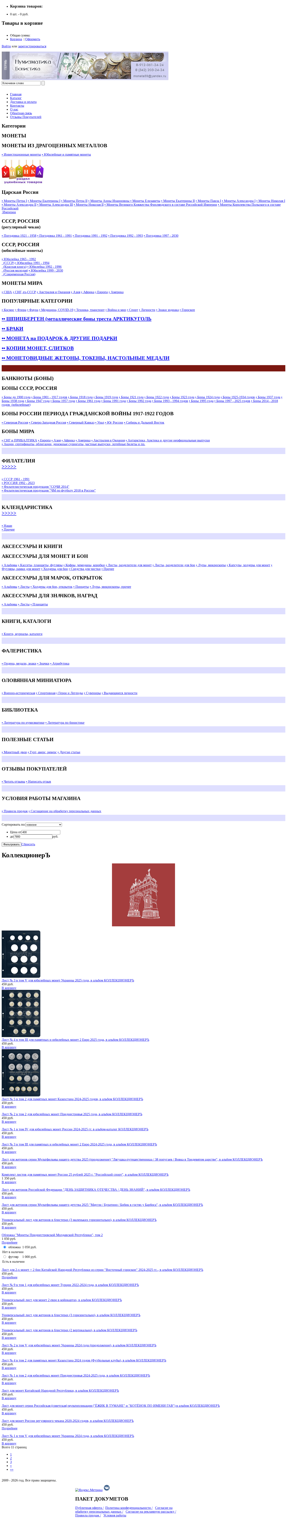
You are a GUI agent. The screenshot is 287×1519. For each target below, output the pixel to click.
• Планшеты (39, 604)
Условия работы (114, 1515)
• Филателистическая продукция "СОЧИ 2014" (35, 486)
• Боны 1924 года (207, 397)
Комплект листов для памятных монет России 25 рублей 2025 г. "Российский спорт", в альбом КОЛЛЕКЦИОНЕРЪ (85, 1174)
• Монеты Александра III (55, 204)
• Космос (8, 310)
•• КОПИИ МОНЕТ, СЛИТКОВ (38, 348)
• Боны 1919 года (105, 397)
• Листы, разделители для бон (174, 565)
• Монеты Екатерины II (178, 201)
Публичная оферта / (89, 1508)
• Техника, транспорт (89, 310)
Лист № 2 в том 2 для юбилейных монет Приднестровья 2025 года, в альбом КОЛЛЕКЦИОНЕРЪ (72, 1114)
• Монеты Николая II (89, 204)
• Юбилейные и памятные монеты (66, 154)
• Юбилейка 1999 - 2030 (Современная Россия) (32, 272)
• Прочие (8, 529)
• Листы (24, 586)
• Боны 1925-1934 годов (238, 397)
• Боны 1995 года (201, 401)
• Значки (43, 663)
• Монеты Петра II (74, 201)
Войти (6, 46)
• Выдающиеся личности (119, 693)
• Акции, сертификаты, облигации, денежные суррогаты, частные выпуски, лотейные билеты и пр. (73, 444)
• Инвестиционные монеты (21, 154)
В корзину (9, 988)
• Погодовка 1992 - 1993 (125, 235)
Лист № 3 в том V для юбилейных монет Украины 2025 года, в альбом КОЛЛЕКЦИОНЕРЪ (68, 980)
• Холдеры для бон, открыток (51, 586)
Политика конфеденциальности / (129, 1508)
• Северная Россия (15, 422)
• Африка (87, 292)
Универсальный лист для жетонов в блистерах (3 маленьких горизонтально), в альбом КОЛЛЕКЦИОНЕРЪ (79, 1220)
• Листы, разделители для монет (129, 565)
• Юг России (114, 422)
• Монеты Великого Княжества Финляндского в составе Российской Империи (160, 204)
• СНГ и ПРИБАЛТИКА (19, 440)
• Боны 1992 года (139, 401)
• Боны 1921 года (131, 397)
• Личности (147, 310)
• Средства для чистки (85, 569)
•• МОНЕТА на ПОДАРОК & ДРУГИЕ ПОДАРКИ (59, 338)
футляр (13, 1257)
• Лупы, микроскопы (211, 565)
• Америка (116, 292)
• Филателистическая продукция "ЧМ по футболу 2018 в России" (49, 490)
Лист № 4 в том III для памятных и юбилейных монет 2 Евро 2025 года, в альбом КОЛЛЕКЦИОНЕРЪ (75, 1039)
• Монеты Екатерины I (44, 201)
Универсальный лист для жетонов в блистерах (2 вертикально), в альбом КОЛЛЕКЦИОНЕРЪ (69, 1330)
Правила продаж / (88, 1515)
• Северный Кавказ (80, 422)
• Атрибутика (59, 663)
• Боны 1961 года (88, 401)
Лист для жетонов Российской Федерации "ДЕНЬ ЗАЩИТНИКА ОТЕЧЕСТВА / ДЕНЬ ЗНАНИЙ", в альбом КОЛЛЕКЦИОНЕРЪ (96, 1189)
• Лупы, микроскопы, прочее (110, 586)
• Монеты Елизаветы (145, 201)
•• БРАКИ (12, 328)
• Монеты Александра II (19, 204)
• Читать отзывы (13, 781)
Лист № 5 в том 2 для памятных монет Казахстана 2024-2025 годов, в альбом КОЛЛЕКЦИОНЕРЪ (72, 1099)
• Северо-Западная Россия (47, 422)
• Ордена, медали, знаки (19, 663)
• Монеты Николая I (270, 201)
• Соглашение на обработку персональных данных (65, 811)
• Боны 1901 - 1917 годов (49, 397)
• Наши (7, 525)
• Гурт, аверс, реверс (42, 752)
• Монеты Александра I (238, 201)
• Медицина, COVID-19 (56, 310)
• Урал (99, 422)
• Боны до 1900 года (16, 397)
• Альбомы (9, 565)
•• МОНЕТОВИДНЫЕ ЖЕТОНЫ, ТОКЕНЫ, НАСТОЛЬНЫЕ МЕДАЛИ (86, 358)
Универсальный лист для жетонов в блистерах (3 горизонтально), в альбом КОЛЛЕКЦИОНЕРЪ (71, 1315)
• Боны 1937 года (268, 397)
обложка (14, 1247)
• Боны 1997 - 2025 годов (232, 401)
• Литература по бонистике (64, 722)
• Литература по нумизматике (23, 722)
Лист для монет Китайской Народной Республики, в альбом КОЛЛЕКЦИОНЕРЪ (60, 1390)
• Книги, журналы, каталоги (22, 634)
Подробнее (9, 1242)
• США (7, 292)
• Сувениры (92, 693)
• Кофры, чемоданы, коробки (84, 565)
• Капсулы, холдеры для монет (248, 565)
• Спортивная (45, 693)
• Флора (20, 310)
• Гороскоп (187, 310)
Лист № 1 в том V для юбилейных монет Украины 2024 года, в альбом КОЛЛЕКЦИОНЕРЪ (68, 1436)
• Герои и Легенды (69, 693)
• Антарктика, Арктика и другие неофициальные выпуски (168, 440)
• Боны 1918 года (80, 397)
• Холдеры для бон (54, 569)
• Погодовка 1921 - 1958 (19, 235)
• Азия (75, 292)
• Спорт (132, 310)
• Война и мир (115, 310)
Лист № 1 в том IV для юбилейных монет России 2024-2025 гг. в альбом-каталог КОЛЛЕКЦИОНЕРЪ (75, 1129)
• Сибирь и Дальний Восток (144, 422)
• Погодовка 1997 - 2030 (161, 235)
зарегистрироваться (32, 46)
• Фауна (32, 310)
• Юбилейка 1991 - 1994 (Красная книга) (25, 264)
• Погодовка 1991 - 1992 (90, 235)
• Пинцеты (81, 586)
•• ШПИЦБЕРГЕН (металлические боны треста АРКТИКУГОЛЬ (76, 319)
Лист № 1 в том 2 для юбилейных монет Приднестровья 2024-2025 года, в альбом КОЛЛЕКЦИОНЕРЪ (76, 1375)
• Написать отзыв (38, 781)
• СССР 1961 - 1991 (16, 479)
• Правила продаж (15, 811)
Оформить (32, 39)
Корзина (16, 39)
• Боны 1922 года (156, 397)
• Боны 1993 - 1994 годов (170, 401)
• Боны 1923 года (182, 397)
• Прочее (107, 569)
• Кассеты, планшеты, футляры (40, 565)
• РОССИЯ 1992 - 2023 (18, 483)
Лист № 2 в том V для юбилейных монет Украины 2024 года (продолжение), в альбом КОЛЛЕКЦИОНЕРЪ (79, 1345)
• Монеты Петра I (14, 201)
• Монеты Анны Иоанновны (109, 201)
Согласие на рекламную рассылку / (151, 1511)
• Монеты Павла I (208, 201)
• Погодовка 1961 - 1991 (54, 235)
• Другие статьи (69, 752)
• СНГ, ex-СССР (24, 292)
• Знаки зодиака (167, 310)
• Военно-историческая (18, 693)
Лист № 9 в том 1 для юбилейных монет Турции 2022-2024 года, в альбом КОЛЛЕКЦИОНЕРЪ (70, 1285)
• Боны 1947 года (37, 401)
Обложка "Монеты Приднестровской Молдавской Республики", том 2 (52, 1235)
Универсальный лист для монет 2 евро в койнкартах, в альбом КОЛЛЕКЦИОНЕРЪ (62, 1300)
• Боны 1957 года (62, 401)
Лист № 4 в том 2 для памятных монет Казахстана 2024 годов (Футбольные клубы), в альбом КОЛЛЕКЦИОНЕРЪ (84, 1360)
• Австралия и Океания (53, 292)
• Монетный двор (14, 752)
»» (11, 1469)
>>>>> (9, 466)
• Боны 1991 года (113, 401)
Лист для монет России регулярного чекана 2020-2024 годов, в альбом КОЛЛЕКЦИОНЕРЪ (68, 1421)
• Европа (101, 292)
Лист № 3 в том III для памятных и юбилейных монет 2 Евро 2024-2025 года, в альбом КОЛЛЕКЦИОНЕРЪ (79, 1144)
